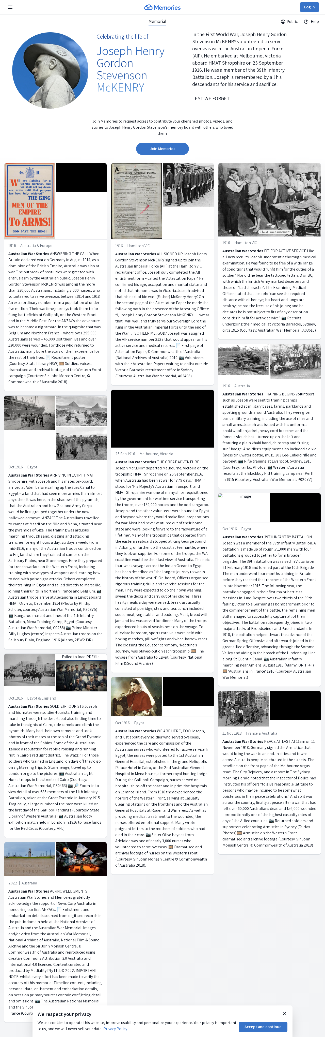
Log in (309, 7)
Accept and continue (263, 1026)
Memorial (157, 21)
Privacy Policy (115, 1028)
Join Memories (162, 148)
